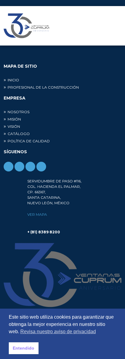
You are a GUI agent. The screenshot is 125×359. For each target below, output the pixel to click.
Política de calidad (29, 141)
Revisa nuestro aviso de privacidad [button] (58, 331)
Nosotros (18, 112)
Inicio (13, 80)
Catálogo (19, 133)
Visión (14, 126)
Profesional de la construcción (43, 87)
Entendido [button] (23, 348)
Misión (14, 119)
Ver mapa (37, 214)
